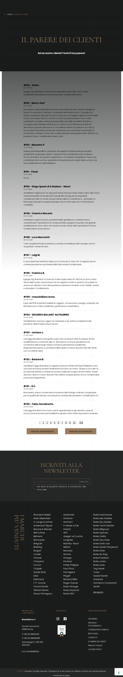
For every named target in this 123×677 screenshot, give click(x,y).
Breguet (38, 543)
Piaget (66, 575)
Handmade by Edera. (61, 675)
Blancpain (39, 539)
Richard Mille (70, 579)
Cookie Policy (95, 649)
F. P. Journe (39, 582)
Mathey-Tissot (71, 543)
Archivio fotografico (94, 624)
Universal (98, 579)
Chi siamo (92, 618)
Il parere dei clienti (97, 641)
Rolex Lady (99, 564)
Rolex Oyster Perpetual (105, 546)
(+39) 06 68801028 (30, 634)
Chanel (38, 557)
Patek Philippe (71, 564)
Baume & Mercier (43, 529)
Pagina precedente (42, 431)
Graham (68, 518)
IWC (65, 532)
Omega (67, 557)
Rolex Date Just (101, 543)
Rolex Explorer (100, 532)
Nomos (67, 554)
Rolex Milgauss (101, 529)
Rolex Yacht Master (103, 525)
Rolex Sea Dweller (102, 518)
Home (9, 14)
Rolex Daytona (71, 590)
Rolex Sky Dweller (102, 521)
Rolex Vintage (70, 586)
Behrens (38, 536)
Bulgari (37, 550)
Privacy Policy (95, 645)
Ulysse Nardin (100, 575)
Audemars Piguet (43, 525)
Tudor (96, 572)
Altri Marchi (98, 592)
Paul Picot (68, 568)
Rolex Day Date (101, 539)
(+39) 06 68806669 (31, 638)
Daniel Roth (40, 572)
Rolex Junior (99, 561)
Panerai (67, 561)
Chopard (39, 561)
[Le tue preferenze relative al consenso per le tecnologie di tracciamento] (119, 672)
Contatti (92, 637)
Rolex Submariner (102, 514)
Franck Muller (41, 586)
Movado (67, 550)
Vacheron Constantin (105, 582)
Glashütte (68, 514)
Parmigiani (69, 572)
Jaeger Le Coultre (73, 536)
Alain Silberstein (42, 518)
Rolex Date (99, 550)
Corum (37, 564)
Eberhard (39, 579)
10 (74, 422)
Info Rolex (93, 633)
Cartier (37, 554)
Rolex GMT (68, 593)
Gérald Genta (41, 590)
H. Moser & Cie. (71, 525)
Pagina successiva (80, 431)
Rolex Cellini (99, 536)
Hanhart (68, 521)
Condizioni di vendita (98, 629)
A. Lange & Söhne (43, 521)
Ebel (36, 575)
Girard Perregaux (43, 593)
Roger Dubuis (70, 582)
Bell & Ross (39, 532)
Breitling (38, 546)
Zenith (96, 586)
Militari (66, 546)
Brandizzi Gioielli (42, 514)
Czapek (38, 568)
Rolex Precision (101, 557)
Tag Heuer (99, 568)
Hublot (67, 529)
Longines (68, 539)
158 (81, 422)
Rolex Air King (100, 554)
